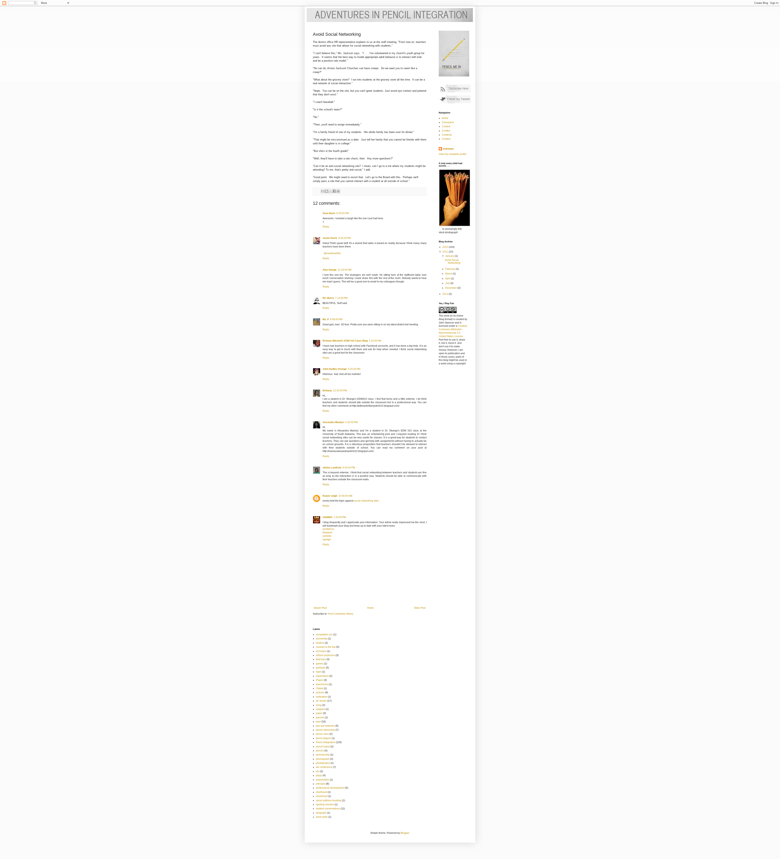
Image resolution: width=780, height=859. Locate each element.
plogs (319, 775)
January (450, 256)
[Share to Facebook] (334, 191)
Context (446, 126)
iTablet (319, 688)
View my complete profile (452, 154)
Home (370, 607)
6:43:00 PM (349, 467)
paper (319, 713)
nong (319, 705)
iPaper (319, 680)
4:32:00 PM (351, 422)
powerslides (322, 779)
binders (320, 642)
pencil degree (323, 738)
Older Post (420, 607)
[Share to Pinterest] (338, 191)
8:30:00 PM (344, 238)
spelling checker (325, 804)
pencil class (322, 734)
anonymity (321, 638)
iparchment (322, 684)
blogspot (327, 532)
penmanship (323, 754)
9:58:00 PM (336, 319)
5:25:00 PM (354, 369)
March (449, 273)
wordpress (328, 529)
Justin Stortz (330, 238)
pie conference (324, 767)
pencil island (323, 746)
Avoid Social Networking (452, 261)
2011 (445, 251)
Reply (326, 226)
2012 (445, 294)
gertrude (320, 667)
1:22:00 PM (375, 340)
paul (318, 721)
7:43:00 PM (340, 517)
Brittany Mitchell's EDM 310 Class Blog (345, 340)
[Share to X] (330, 191)
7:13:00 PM (341, 298)
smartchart (321, 796)
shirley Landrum (332, 467)
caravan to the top (326, 647)
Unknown (448, 148)
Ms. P (326, 319)
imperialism (322, 676)
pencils (320, 750)
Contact (446, 138)
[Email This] (323, 191)
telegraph (321, 812)
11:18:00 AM (344, 269)
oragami (320, 709)
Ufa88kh (327, 517)
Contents (447, 134)
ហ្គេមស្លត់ (327, 539)
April (448, 278)
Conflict (446, 130)
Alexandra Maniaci (333, 422)
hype (318, 671)
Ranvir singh (330, 495)
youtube (327, 536)
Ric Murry (328, 298)
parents (320, 717)
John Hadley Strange (335, 369)
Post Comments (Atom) (340, 613)
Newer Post (320, 607)
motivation (321, 696)
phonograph (322, 759)
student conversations (328, 808)
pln (317, 771)
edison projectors (325, 655)
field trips (321, 659)
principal (320, 783)
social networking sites (366, 500)
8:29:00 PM (342, 213)
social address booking (328, 800)
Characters (448, 122)
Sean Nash (329, 213)
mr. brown (321, 700)
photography (323, 763)
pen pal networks (325, 725)
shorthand (321, 792)
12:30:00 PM (340, 390)
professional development (330, 787)
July (447, 283)
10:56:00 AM (345, 495)
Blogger (405, 833)
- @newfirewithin (332, 253)
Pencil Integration (325, 742)
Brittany (327, 390)
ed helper (321, 651)
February (450, 269)
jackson (320, 692)
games (319, 663)
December (451, 287)
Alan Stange (330, 269)
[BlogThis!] (327, 191)
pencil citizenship (325, 729)
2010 (445, 247)
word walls (322, 816)
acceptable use (324, 634)
